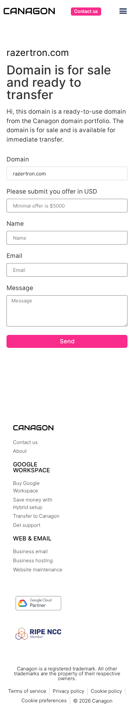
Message (20, 288)
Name (15, 224)
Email (14, 256)
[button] (123, 11)
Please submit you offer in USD (52, 191)
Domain (18, 159)
